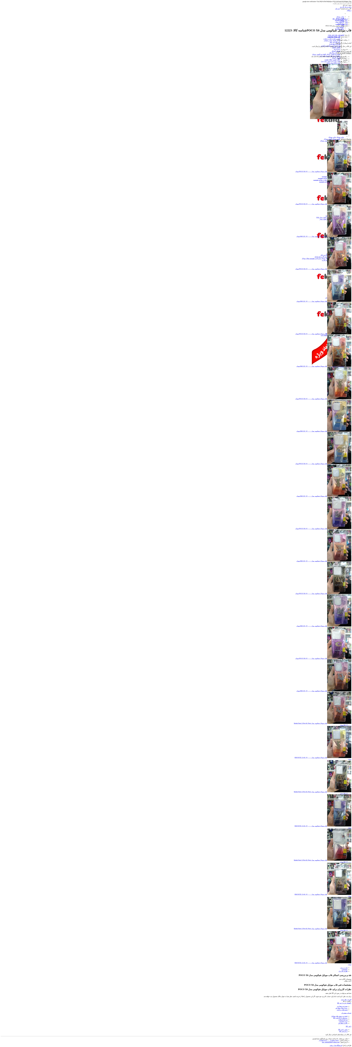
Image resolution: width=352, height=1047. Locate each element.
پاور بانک (332, 42)
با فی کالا (348, 1026)
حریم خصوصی (343, 1021)
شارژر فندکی (336, 40)
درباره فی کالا (343, 1031)
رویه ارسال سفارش (341, 1008)
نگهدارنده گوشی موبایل (333, 54)
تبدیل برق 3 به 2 (335, 61)
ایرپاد (338, 49)
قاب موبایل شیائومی (334, 37)
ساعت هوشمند (339, 20)
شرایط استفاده (343, 1019)
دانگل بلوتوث (336, 59)
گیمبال (334, 58)
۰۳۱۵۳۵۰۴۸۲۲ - (333, 1040)
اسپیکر (334, 51)
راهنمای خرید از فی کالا (344, 1003)
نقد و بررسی (344, 968)
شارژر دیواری (336, 39)
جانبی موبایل (340, 17)
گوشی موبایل (336, 139)
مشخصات (344, 969)
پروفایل (349, 10)
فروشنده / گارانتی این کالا (344, 53)
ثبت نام (337, 8)
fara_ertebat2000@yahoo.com (330, 1042)
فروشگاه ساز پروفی (336, 1045)
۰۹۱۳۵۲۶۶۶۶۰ (323, 1040)
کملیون (342, 35)
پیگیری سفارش (343, 1023)
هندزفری (331, 44)
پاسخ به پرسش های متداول (339, 1016)
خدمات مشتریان (346, 1013)
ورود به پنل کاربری (345, 7)
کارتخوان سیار (339, 22)
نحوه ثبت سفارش (342, 1006)
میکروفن (331, 52)
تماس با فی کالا (343, 1029)
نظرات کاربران (343, 971)
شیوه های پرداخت (342, 1010)
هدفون (338, 47)
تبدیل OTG (337, 63)
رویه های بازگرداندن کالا (340, 1018)
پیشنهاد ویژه (340, 27)
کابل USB (337, 35)
